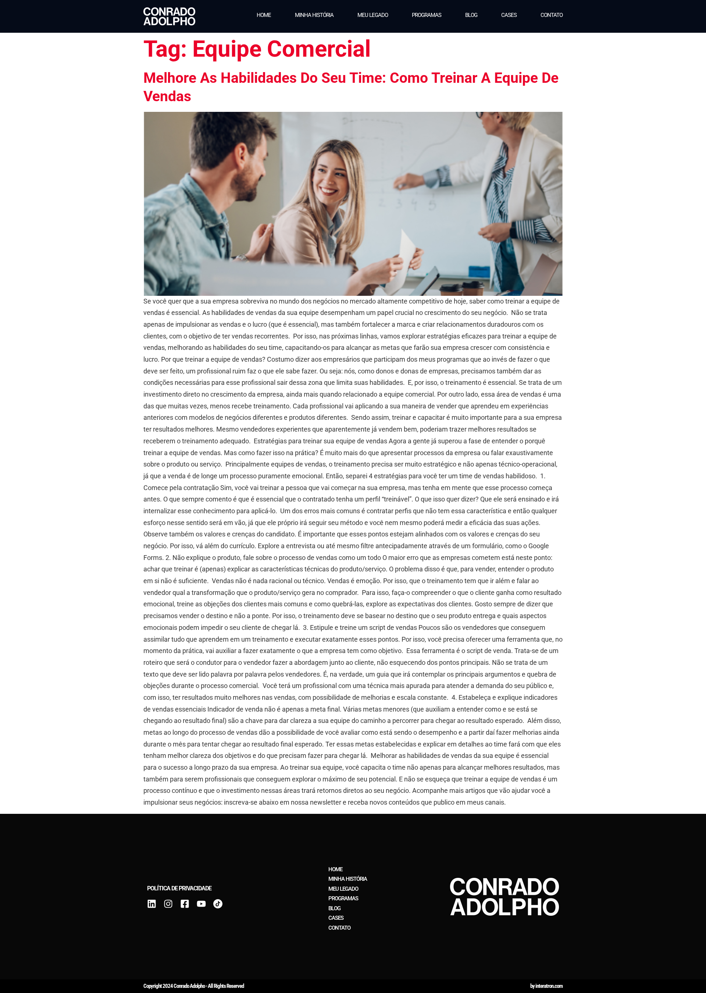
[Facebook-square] (184, 903)
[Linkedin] (151, 903)
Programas (426, 15)
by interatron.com (546, 986)
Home (264, 15)
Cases (509, 15)
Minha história (314, 15)
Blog (471, 15)
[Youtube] (201, 903)
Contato (552, 15)
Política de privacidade (179, 888)
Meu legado (372, 15)
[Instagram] (168, 903)
